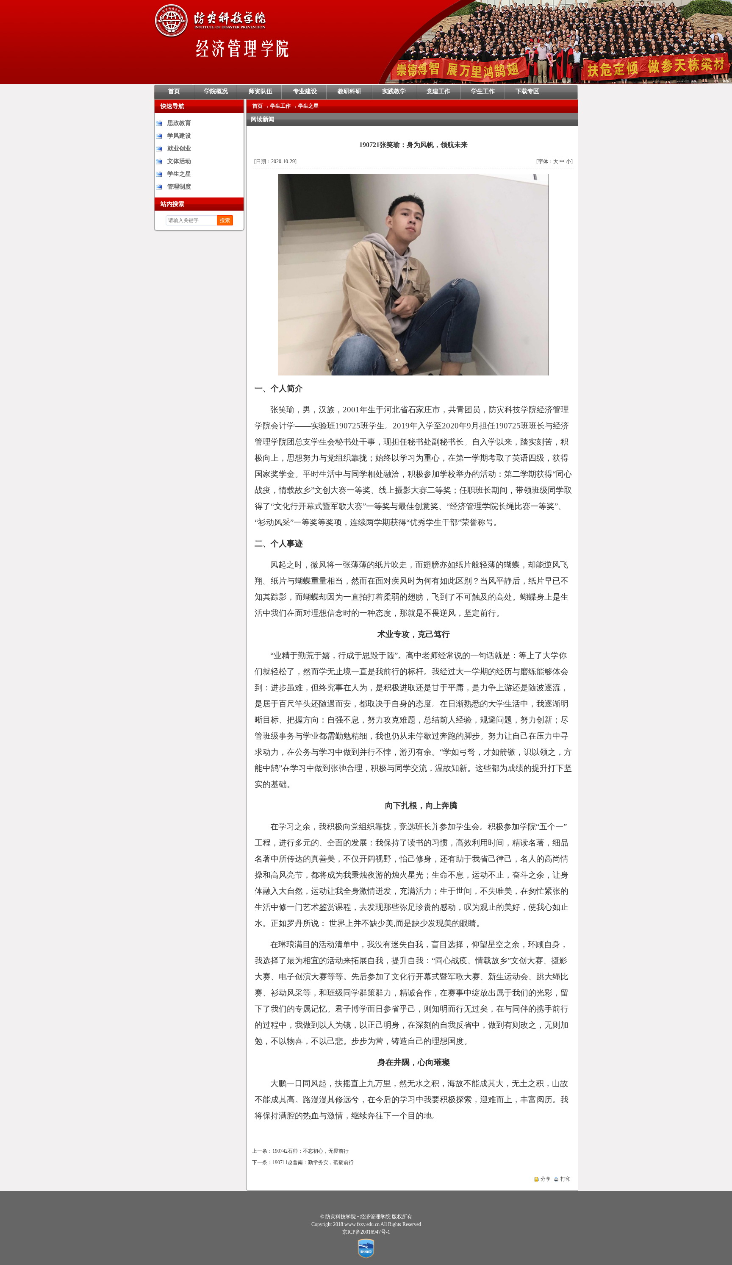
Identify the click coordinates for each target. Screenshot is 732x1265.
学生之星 (179, 174)
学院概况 (216, 91)
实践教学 (394, 91)
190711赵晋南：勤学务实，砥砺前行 (313, 1162)
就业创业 (179, 148)
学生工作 (483, 91)
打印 (565, 1179)
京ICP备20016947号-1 (366, 1232)
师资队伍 (260, 91)
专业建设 (305, 91)
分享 (546, 1179)
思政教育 (179, 123)
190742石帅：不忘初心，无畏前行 (310, 1151)
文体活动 (179, 161)
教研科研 (349, 91)
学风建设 (179, 136)
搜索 (225, 220)
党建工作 (438, 91)
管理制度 (179, 186)
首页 (174, 91)
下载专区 (527, 91)
